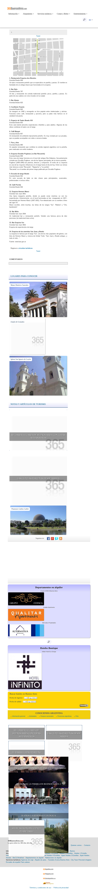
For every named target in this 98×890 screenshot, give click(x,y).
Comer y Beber (63, 14)
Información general (18, 716)
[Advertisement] (49, 559)
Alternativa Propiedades (49, 623)
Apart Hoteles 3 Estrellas (70, 855)
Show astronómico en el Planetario (26, 830)
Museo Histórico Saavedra (19, 285)
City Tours (74, 860)
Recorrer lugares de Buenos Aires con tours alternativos (38, 436)
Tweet (38, 36)
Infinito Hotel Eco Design (49, 651)
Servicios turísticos (44, 14)
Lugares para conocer (24, 276)
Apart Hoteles (84, 855)
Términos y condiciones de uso (40, 888)
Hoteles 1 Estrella (80, 853)
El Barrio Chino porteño (26, 752)
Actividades (33, 716)
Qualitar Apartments (49, 607)
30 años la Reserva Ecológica (38, 815)
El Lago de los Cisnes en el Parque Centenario (38, 768)
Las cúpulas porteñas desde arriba (38, 478)
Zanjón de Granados (17, 322)
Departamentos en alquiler (35, 858)
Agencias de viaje (27, 860)
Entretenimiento (80, 14)
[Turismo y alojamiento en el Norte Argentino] (49, 883)
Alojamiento (28, 14)
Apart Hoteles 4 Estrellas (51, 855)
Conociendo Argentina (49, 713)
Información (13, 14)
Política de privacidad (61, 888)
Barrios (72, 851)
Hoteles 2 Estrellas (66, 853)
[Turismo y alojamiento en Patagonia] (49, 874)
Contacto (87, 845)
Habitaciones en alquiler (53, 858)
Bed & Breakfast (18, 858)
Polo (77, 716)
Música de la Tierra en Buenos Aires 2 (38, 784)
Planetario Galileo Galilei (20, 509)
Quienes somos (76, 845)
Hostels (8, 858)
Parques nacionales (47, 716)
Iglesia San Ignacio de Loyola (21, 359)
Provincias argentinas (64, 716)
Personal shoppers (85, 860)
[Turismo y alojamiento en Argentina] (49, 869)
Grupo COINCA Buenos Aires (49, 591)
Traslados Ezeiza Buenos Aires (59, 860)
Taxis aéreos (25, 862)
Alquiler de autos (40, 860)
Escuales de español (13, 862)
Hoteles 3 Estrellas (51, 853)
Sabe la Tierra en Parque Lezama (38, 800)
